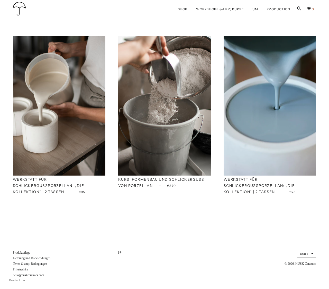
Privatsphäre (20, 269)
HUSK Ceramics (305, 264)
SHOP (183, 9)
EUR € (304, 253)
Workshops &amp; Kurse (220, 9)
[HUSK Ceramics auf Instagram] (120, 252)
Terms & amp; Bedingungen (30, 264)
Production (278, 9)
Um (255, 9)
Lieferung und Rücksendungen (31, 258)
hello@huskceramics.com (28, 275)
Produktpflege (21, 252)
